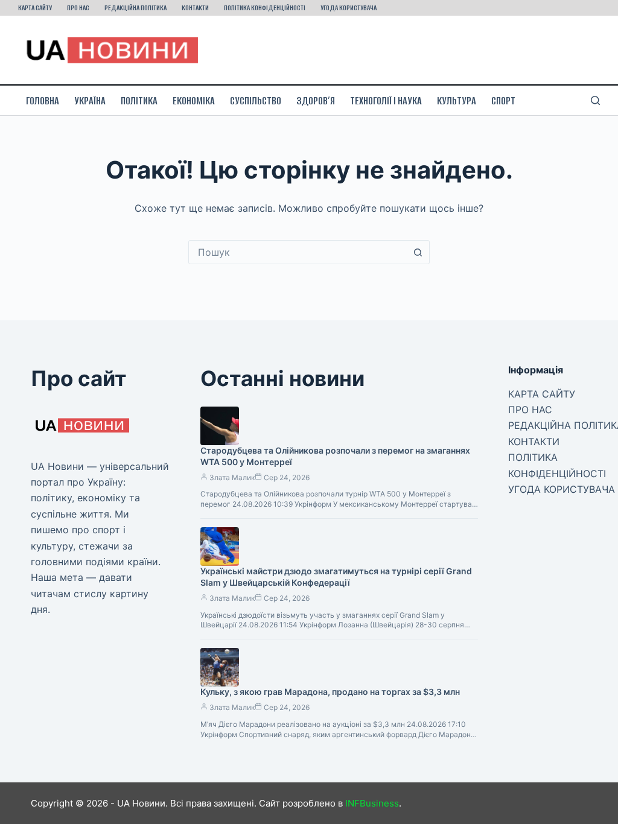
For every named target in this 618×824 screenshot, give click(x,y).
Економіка (194, 100)
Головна (42, 100)
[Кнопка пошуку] (417, 252)
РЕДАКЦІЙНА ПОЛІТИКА (135, 7)
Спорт (503, 100)
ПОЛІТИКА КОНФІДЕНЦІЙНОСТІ (264, 7)
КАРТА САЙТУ (35, 7)
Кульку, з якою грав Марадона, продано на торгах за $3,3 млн (330, 691)
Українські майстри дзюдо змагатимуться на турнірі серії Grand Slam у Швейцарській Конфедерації (336, 577)
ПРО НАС (78, 7)
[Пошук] (595, 100)
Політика (139, 100)
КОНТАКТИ (195, 7)
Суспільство (255, 100)
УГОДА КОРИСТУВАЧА (348, 7)
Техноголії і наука (386, 100)
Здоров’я (315, 100)
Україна (90, 100)
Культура (456, 100)
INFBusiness (372, 803)
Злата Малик (232, 477)
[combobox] (297, 252)
